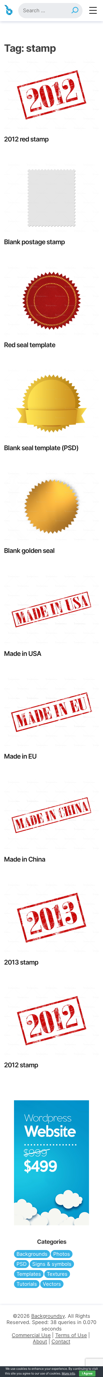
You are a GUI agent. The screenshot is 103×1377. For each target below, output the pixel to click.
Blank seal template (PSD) (41, 448)
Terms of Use (71, 1335)
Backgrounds (32, 1254)
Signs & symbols (52, 1264)
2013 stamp (21, 962)
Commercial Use (31, 1335)
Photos (61, 1254)
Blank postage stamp (34, 242)
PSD (21, 1264)
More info (68, 1373)
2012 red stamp (26, 139)
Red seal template (29, 345)
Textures (57, 1274)
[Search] (74, 10)
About (40, 1342)
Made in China (24, 859)
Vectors (52, 1284)
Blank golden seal (29, 550)
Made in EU (20, 756)
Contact (61, 1342)
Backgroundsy (48, 1316)
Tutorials (26, 1284)
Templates (28, 1274)
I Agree (87, 1373)
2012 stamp (21, 1065)
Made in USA (22, 653)
